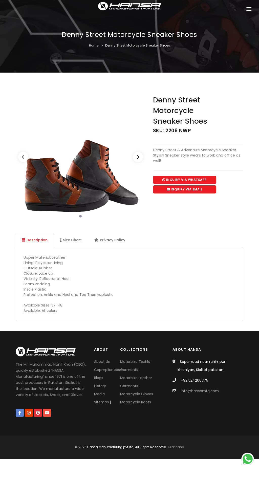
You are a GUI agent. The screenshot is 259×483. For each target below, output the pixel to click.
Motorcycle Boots (135, 402)
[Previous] (23, 157)
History (100, 385)
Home (94, 45)
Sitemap (101, 402)
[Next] (138, 157)
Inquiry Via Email (186, 189)
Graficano (176, 447)
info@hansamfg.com (200, 390)
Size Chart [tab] (72, 240)
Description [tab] (37, 240)
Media (99, 394)
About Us (102, 361)
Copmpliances (107, 369)
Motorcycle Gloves (136, 394)
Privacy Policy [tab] (112, 240)
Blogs (98, 377)
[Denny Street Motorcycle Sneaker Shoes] (80, 158)
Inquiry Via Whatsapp (186, 180)
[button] (248, 10)
